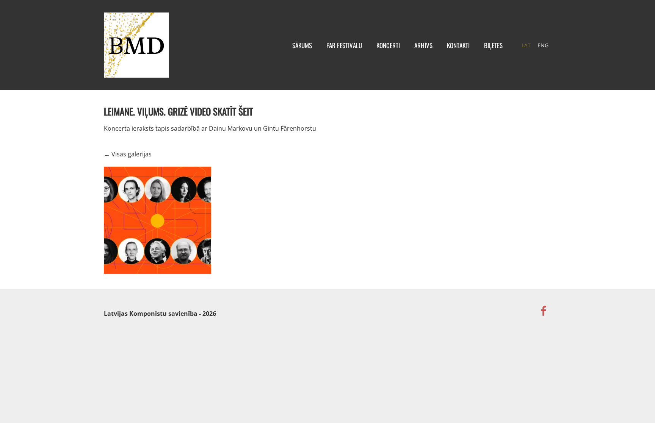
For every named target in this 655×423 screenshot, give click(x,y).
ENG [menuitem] (542, 45)
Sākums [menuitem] (302, 45)
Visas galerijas (131, 154)
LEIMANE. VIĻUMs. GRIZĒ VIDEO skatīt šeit (178, 111)
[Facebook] (543, 310)
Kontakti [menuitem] (458, 45)
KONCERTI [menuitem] (388, 45)
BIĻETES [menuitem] (493, 45)
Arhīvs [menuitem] (423, 45)
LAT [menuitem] (526, 45)
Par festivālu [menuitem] (344, 45)
